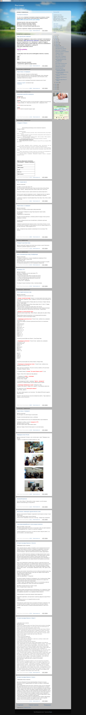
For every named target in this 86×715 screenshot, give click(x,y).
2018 (56, 38)
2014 (56, 89)
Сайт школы (56, 23)
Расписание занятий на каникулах (25, 94)
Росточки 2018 (56, 12)
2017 (56, 84)
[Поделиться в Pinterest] (47, 30)
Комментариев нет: (36, 30)
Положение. (19, 83)
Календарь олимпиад (58, 26)
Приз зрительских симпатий (24, 36)
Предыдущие (47, 705)
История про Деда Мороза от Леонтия (26, 543)
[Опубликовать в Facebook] (46, 30)
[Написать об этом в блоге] (43, 30)
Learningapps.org (57, 29)
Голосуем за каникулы (22, 14)
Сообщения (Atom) (27, 707)
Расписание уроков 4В (58, 25)
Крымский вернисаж (22, 498)
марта (57, 44)
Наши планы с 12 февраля (23, 205)
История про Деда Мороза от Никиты (26, 677)
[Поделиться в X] (44, 30)
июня (57, 39)
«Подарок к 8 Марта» (22, 123)
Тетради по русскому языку (23, 242)
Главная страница (33, 705)
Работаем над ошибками (58, 30)
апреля (57, 42)
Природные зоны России (23, 434)
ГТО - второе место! (22, 182)
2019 (56, 36)
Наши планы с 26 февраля (23, 71)
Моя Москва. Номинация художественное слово (29, 511)
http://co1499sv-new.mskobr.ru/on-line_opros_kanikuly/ (28, 19)
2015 (56, 87)
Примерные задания (21, 82)
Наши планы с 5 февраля (23, 411)
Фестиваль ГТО (21, 269)
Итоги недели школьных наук (24, 292)
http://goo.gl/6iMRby (22, 49)
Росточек (19, 5)
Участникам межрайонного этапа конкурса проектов (29, 524)
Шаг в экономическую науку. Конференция (27, 254)
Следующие (20, 705)
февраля (57, 45)
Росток (55, 32)
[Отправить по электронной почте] (42, 30)
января (57, 82)
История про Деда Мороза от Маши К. (26, 618)
